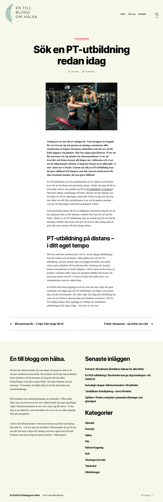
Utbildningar (81, 39)
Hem (123, 14)
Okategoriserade (95, 459)
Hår (87, 441)
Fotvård (89, 429)
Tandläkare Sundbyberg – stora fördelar (108, 391)
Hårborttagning (94, 447)
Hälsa (88, 435)
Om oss (132, 14)
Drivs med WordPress (53, 495)
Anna (76, 71)
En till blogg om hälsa (29, 495)
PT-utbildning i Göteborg (100, 189)
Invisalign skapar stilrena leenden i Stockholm (111, 385)
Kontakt (142, 14)
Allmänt (89, 422)
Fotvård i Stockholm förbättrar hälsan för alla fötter (114, 369)
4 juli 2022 (90, 71)
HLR (87, 453)
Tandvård (90, 465)
